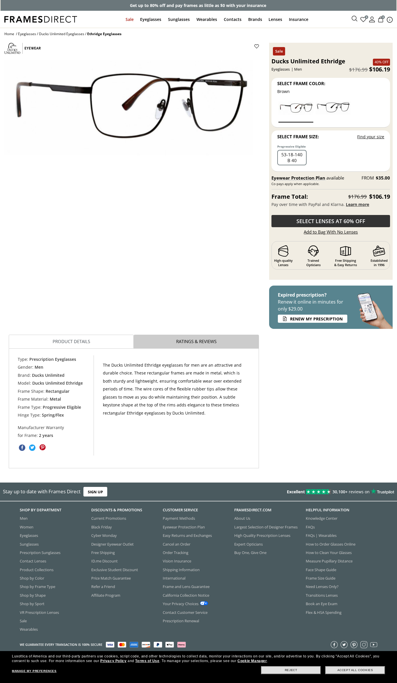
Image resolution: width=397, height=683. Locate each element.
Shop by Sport (32, 603)
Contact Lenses (33, 561)
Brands (255, 19)
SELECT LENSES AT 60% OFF (330, 221)
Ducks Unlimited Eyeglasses (61, 33)
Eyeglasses (150, 19)
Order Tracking (175, 552)
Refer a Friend (103, 586)
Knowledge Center (321, 518)
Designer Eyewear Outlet (112, 543)
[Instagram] (363, 644)
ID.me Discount (104, 561)
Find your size (370, 136)
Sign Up (95, 491)
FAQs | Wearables (321, 535)
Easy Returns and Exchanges (187, 535)
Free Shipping (103, 552)
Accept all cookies (355, 670)
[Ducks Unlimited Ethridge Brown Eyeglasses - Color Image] (295, 112)
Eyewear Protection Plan (298, 178)
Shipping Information (181, 569)
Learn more (357, 204)
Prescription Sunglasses (40, 552)
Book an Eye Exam (321, 603)
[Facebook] (334, 644)
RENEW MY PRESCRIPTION (316, 319)
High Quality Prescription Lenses (262, 535)
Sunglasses (179, 19)
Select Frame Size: (298, 136)
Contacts (233, 19)
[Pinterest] (353, 644)
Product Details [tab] (71, 341)
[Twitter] (344, 644)
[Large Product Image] (128, 107)
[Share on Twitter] (32, 447)
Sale (130, 19)
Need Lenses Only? (322, 586)
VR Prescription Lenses (39, 612)
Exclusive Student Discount (114, 569)
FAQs (310, 526)
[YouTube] (373, 644)
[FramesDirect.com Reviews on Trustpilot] (312, 492)
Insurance (298, 19)
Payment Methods (179, 518)
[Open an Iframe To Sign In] (372, 19)
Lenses (275, 19)
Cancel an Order (176, 543)
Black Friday (101, 526)
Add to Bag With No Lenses (331, 232)
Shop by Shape (33, 595)
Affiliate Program (105, 595)
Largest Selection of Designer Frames (266, 526)
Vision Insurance (177, 561)
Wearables (206, 19)
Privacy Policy (113, 661)
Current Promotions (108, 518)
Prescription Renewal (181, 620)
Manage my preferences (34, 671)
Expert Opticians (248, 543)
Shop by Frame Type (37, 586)
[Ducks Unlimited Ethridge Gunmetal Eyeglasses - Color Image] (333, 112)
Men (24, 518)
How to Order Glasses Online (330, 543)
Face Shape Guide (321, 569)
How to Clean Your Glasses (329, 552)
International (174, 578)
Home (9, 33)
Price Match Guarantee (111, 578)
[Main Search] (354, 19)
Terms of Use (147, 661)
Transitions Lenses (322, 595)
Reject (291, 670)
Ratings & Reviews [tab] (196, 341)
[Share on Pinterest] (42, 447)
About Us (242, 518)
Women (26, 526)
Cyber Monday (104, 535)
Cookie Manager (252, 661)
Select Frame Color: (301, 83)
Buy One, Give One (250, 552)
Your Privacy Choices (181, 603)
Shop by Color (32, 578)
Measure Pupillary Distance (329, 561)
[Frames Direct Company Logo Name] (40, 18)
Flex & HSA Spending (323, 612)
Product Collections (36, 569)
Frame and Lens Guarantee (186, 586)
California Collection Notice (186, 595)
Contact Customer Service (185, 612)
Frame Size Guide (320, 578)
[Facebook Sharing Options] (22, 447)
